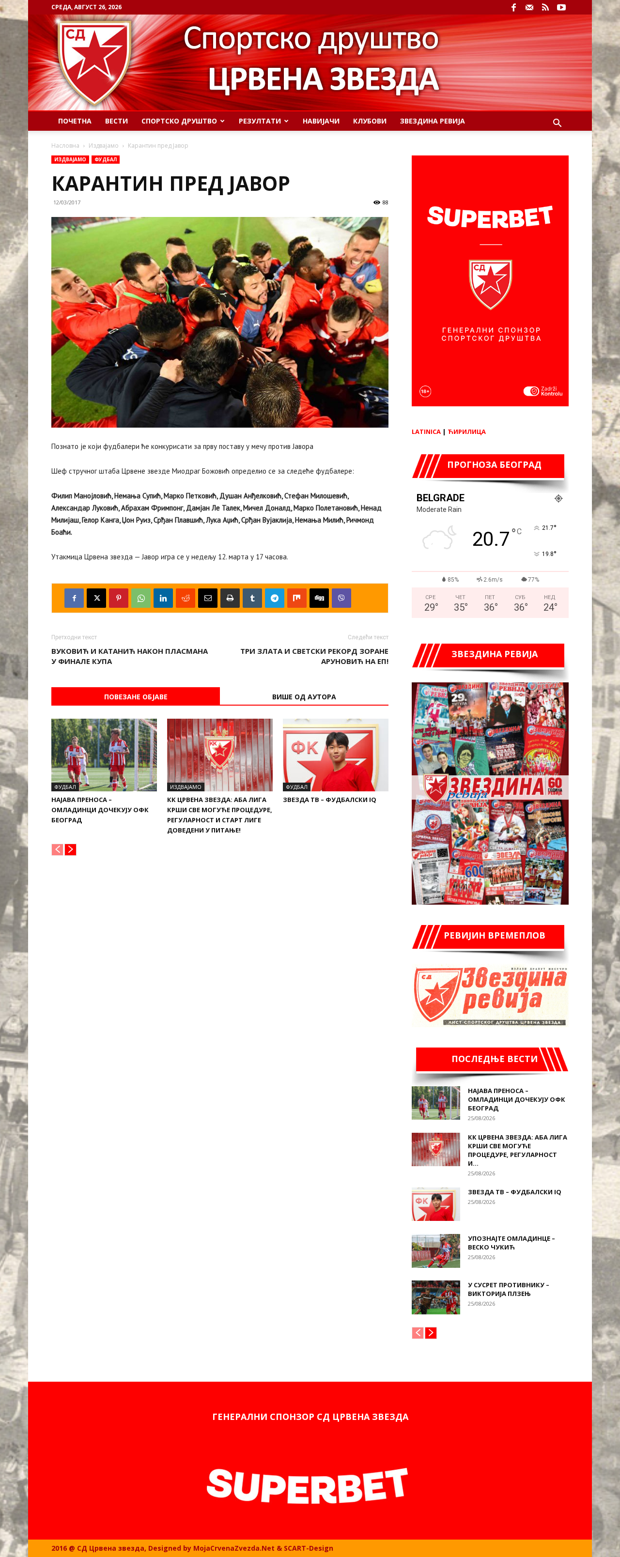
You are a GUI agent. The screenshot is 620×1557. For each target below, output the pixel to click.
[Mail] (529, 7)
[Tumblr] (252, 598)
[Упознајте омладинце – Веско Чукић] (436, 1251)
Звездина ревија (432, 120)
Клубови (370, 120)
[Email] (207, 598)
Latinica (426, 431)
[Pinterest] (118, 598)
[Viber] (341, 598)
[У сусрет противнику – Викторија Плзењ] (436, 1297)
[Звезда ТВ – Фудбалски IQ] (335, 755)
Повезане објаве (136, 696)
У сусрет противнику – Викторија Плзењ (508, 1289)
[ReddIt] (185, 598)
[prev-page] (57, 850)
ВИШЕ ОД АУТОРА (304, 696)
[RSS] (545, 7)
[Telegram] (274, 598)
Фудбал (105, 159)
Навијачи (321, 120)
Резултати (260, 120)
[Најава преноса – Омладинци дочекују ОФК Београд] (104, 755)
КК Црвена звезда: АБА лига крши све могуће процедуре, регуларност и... (517, 1150)
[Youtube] (561, 7)
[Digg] (319, 598)
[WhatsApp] (141, 598)
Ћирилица (467, 431)
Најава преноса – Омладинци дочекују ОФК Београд (100, 809)
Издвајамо (104, 145)
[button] (557, 124)
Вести (116, 120)
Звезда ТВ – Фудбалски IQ (329, 799)
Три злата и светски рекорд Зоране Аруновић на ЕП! (314, 656)
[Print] (230, 598)
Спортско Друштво (179, 120)
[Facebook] (513, 7)
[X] (96, 598)
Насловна (65, 145)
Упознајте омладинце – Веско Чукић (511, 1242)
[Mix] (297, 598)
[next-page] (70, 850)
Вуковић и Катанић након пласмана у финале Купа (129, 656)
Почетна (75, 120)
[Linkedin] (163, 598)
